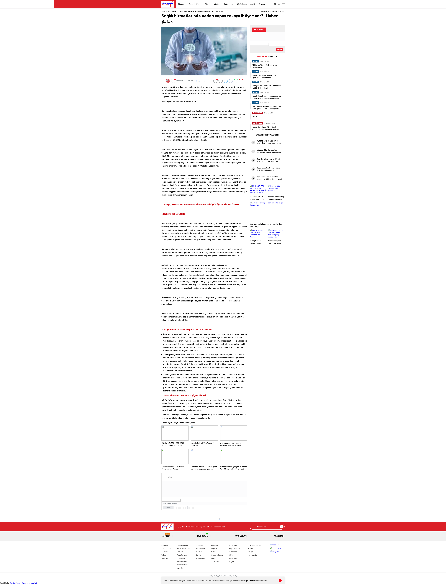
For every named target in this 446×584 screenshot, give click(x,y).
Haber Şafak (165, 11)
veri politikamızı (249, 580)
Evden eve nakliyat (29, 583)
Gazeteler (165, 535)
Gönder (168, 508)
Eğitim (207, 4)
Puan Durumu (202, 535)
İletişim (250, 552)
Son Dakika (181, 558)
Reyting (213, 552)
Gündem (217, 4)
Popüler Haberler (235, 548)
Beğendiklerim (182, 545)
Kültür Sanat (242, 4)
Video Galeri (200, 548)
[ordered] (183, 508)
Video (231, 555)
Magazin (164, 558)
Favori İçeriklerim (183, 548)
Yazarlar (180, 568)
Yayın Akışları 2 (182, 565)
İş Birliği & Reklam (254, 545)
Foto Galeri (200, 545)
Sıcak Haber (200, 558)
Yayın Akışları (241, 536)
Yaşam (231, 561)
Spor (191, 4)
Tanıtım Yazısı (15, 583)
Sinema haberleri (217, 555)
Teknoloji (164, 555)
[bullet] (185, 508)
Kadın (198, 4)
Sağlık (252, 4)
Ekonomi (181, 4)
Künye (250, 548)
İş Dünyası (214, 545)
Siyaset (262, 4)
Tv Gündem (228, 4)
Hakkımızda (252, 555)
